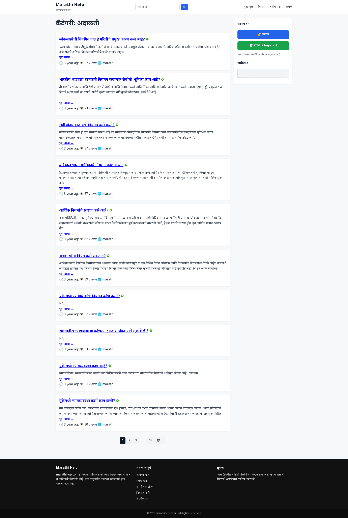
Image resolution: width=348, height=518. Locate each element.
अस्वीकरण (142, 499)
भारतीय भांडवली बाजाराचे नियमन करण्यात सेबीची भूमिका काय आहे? (109, 80)
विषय (261, 7)
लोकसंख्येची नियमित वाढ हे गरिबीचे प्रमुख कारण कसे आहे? (102, 39)
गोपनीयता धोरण (144, 487)
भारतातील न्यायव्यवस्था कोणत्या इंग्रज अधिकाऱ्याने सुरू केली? (103, 331)
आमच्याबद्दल (143, 475)
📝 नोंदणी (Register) (263, 46)
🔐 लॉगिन (263, 34)
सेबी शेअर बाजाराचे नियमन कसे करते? (87, 125)
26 (150, 440)
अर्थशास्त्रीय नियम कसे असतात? (82, 256)
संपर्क (289, 7)
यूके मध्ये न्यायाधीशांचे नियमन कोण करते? (89, 296)
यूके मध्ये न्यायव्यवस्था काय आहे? (83, 366)
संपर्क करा (141, 481)
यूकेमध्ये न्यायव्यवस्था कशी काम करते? (87, 401)
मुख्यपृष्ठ (248, 7)
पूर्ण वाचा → (66, 58)
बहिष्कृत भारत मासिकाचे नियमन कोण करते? (91, 165)
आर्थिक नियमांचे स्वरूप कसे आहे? (83, 210)
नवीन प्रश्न (275, 7)
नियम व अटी (143, 493)
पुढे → (160, 440)
